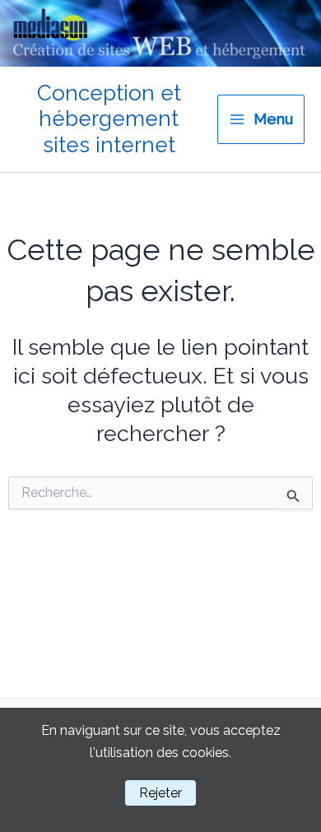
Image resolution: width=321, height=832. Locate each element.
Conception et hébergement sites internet (109, 118)
